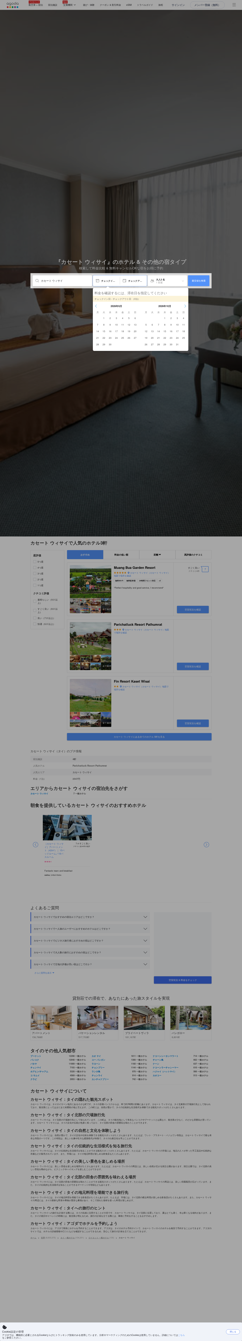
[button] (95, 306)
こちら (181, 1335)
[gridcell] (104, 318)
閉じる (233, 1331)
